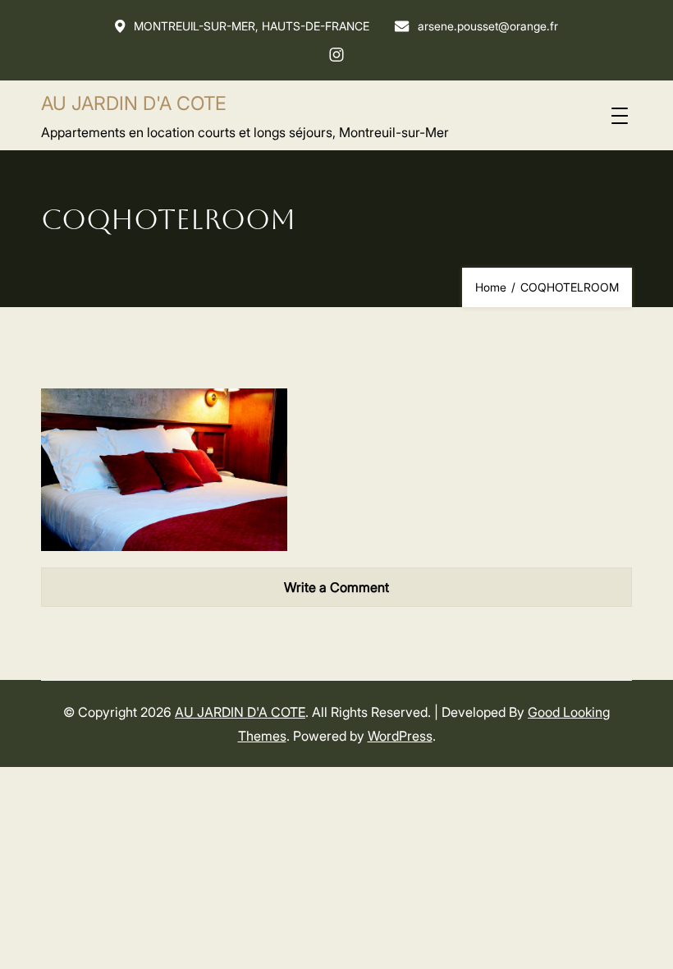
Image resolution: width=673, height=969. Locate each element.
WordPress (400, 736)
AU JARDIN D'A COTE (134, 103)
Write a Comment (336, 587)
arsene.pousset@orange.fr (488, 26)
